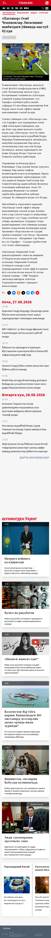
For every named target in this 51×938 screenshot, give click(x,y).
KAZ (4, 8)
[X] (9, 293)
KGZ (8, 8)
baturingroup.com (15, 935)
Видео (34, 13)
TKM (16, 8)
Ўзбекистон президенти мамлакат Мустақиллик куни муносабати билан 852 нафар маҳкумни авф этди (25, 351)
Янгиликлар (9, 13)
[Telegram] (28, 293)
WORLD (26, 8)
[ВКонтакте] (14, 293)
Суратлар (44, 13)
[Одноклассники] (18, 293)
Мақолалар (23, 13)
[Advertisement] (25, 488)
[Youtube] (37, 293)
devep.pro (38, 935)
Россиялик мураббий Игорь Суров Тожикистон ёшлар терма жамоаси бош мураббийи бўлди (24, 429)
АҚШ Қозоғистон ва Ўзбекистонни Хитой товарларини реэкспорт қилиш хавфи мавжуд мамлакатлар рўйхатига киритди (24, 447)
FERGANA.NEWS (26, 2)
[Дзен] (23, 293)
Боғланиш (6, 928)
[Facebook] (33, 293)
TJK (12, 8)
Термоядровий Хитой (17, 866)
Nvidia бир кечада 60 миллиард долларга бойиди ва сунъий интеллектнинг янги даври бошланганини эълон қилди (24, 384)
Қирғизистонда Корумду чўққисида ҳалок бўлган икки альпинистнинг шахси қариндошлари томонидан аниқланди (25, 314)
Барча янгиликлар (34, 457)
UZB (21, 8)
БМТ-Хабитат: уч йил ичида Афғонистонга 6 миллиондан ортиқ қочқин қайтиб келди (25, 333)
